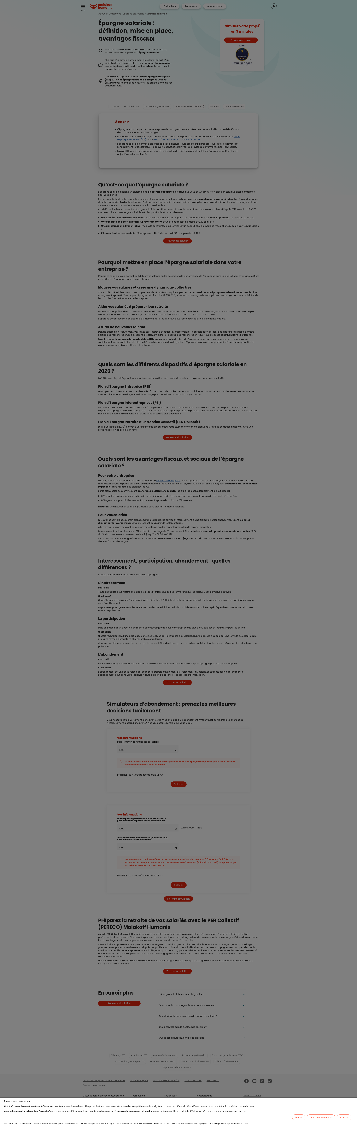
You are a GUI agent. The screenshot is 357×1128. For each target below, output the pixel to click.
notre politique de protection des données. (231, 1123)
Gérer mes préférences (321, 1117)
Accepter (344, 1117)
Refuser (298, 1117)
